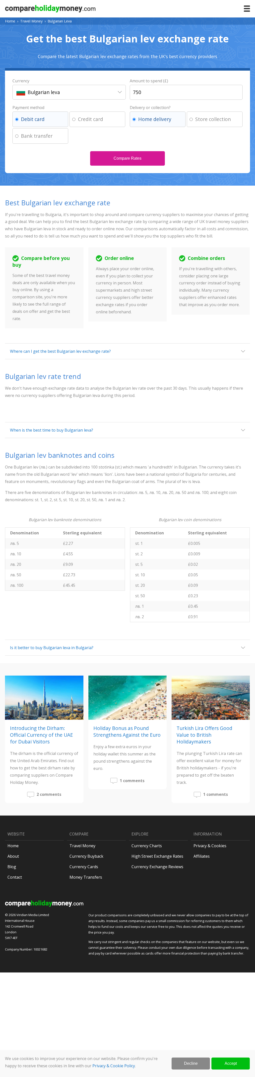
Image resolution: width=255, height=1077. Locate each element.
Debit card (33, 119)
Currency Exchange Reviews (157, 866)
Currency (20, 81)
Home (10, 21)
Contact (14, 877)
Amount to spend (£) (149, 81)
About (13, 856)
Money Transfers (85, 877)
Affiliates (201, 856)
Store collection (213, 119)
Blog (11, 866)
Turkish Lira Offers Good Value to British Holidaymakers (204, 735)
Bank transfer (37, 135)
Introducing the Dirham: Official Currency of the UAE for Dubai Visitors (41, 735)
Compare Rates (127, 158)
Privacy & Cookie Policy (113, 1066)
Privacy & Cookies (209, 845)
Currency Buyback (86, 856)
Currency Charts (146, 845)
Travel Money (31, 21)
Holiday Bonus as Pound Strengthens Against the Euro (127, 731)
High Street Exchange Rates (157, 856)
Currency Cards (83, 866)
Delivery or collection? (150, 107)
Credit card (90, 119)
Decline (191, 1063)
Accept (231, 1063)
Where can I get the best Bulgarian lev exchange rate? (60, 351)
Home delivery (154, 119)
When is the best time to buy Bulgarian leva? (51, 430)
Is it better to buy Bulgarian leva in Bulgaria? (51, 647)
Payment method (28, 107)
